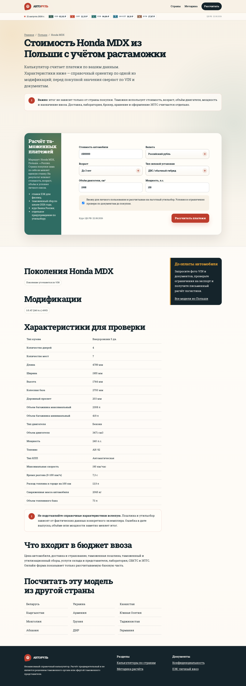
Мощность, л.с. (155, 180)
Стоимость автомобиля (93, 147)
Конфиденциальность (188, 663)
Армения (80, 613)
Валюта (158, 150)
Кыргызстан (35, 613)
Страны (176, 6)
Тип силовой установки (161, 167)
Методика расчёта (130, 669)
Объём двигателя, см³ (92, 180)
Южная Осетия (131, 613)
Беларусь (32, 604)
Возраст (85, 167)
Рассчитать (211, 6)
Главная (29, 34)
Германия (127, 630)
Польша (42, 34)
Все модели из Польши (191, 298)
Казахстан (127, 604)
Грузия (78, 621)
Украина (79, 604)
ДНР (76, 630)
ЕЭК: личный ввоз (185, 669)
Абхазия (32, 630)
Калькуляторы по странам (136, 663)
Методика (191, 6)
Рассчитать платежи (190, 218)
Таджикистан (130, 621)
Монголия (34, 621)
